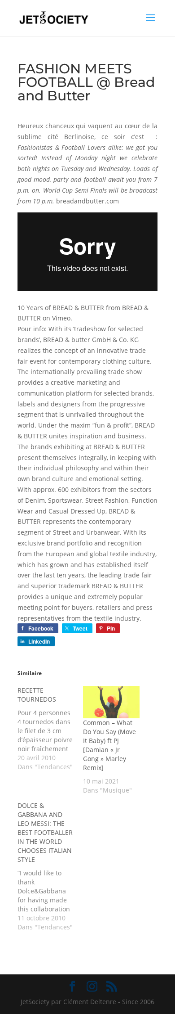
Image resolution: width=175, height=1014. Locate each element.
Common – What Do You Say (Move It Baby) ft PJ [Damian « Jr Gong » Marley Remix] (109, 745)
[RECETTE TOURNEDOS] (50, 728)
